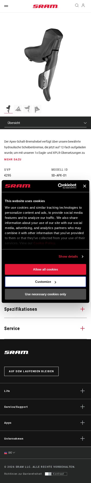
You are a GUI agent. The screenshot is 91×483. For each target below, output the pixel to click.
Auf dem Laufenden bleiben (31, 371)
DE (10, 452)
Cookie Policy (44, 243)
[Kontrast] (48, 473)
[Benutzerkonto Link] (83, 6)
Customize (43, 281)
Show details (68, 256)
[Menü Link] (6, 6)
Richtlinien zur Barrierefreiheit (23, 473)
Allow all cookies (45, 269)
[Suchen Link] (77, 6)
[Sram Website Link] (45, 6)
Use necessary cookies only (45, 294)
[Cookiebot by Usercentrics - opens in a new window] (58, 186)
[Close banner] (84, 186)
